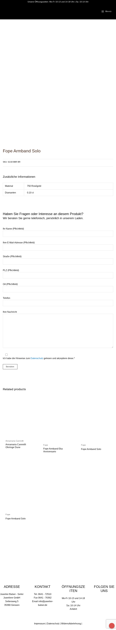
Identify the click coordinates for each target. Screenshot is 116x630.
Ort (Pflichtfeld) (10, 284)
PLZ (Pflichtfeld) (11, 270)
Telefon (6, 298)
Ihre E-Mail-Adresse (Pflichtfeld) (19, 242)
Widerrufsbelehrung (71, 623)
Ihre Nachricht (10, 312)
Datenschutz (37, 358)
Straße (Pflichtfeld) (12, 256)
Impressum (39, 623)
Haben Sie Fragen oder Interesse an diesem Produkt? (43, 216)
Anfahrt (73, 609)
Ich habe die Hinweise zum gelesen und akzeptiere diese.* (39, 358)
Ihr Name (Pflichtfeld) (13, 228)
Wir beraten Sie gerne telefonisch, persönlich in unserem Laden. (43, 218)
